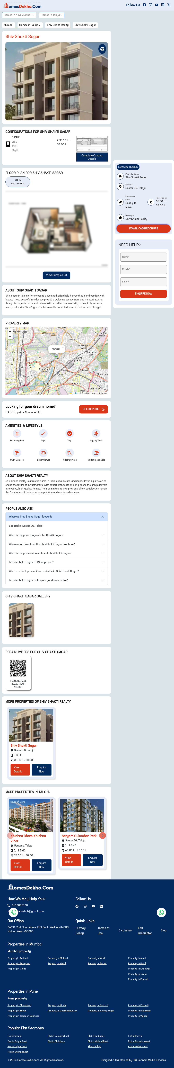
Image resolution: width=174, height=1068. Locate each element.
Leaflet (75, 393)
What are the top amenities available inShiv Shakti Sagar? (44, 571)
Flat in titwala (14, 1036)
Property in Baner (16, 1011)
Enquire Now (41, 769)
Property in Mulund (58, 958)
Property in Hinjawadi (139, 1011)
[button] (57, 357)
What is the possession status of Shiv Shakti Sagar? (40, 553)
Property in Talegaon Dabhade (23, 1016)
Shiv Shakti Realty (58, 25)
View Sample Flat (56, 275)
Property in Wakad (137, 1016)
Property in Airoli (137, 958)
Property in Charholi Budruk (62, 1011)
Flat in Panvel (135, 1036)
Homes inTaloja (50, 15)
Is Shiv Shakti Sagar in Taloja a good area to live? (38, 580)
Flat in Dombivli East (58, 1036)
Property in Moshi (57, 1005)
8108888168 (20, 905)
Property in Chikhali (98, 1005)
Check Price (91, 409)
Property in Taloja (137, 974)
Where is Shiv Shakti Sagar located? (30, 516)
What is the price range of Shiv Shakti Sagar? (36, 535)
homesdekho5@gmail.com (28, 911)
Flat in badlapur (96, 1036)
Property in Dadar (97, 963)
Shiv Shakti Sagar (85, 25)
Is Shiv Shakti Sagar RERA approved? (31, 562)
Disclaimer (125, 930)
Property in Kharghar (139, 969)
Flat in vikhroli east (138, 1046)
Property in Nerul (137, 963)
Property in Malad (16, 969)
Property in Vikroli (57, 963)
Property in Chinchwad (19, 1005)
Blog (164, 930)
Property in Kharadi (138, 1005)
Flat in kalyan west (17, 1046)
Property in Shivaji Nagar (101, 1011)
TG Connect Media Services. (150, 1060)
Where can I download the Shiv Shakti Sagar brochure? (42, 544)
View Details (18, 769)
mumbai (8, 25)
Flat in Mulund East (98, 1041)
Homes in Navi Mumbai (17, 15)
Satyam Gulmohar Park (79, 836)
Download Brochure (143, 228)
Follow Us (133, 5)
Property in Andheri (17, 958)
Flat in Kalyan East (17, 1041)
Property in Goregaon (18, 963)
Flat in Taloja (94, 1046)
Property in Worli (96, 958)
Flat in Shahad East (17, 1052)
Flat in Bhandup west (139, 1041)
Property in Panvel (137, 979)
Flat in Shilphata (56, 1041)
